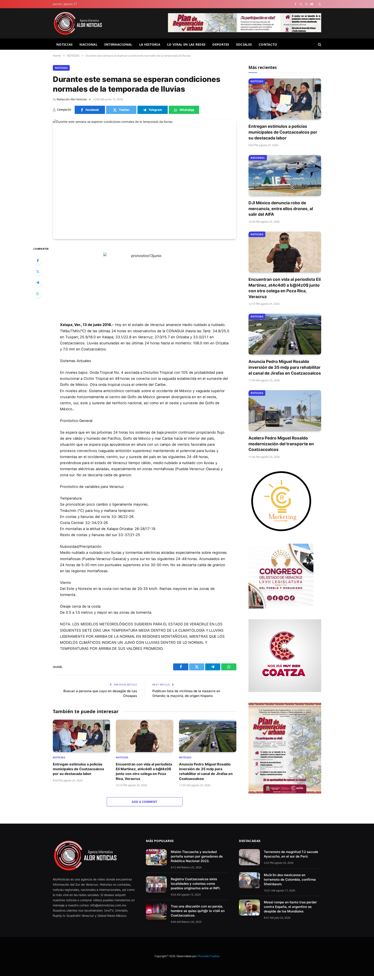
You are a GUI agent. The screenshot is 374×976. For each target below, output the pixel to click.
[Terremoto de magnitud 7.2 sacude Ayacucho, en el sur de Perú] (249, 857)
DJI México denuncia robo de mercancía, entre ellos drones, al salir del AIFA (280, 208)
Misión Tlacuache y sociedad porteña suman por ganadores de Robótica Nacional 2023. (197, 856)
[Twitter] (37, 271)
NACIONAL (88, 44)
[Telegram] (37, 282)
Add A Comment (144, 802)
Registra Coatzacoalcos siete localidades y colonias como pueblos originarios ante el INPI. (195, 883)
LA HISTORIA (149, 44)
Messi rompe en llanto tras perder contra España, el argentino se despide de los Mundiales (290, 906)
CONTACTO (268, 44)
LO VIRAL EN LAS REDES (186, 44)
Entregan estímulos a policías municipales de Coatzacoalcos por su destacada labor (78, 769)
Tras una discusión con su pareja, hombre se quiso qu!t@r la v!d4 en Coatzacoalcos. (198, 910)
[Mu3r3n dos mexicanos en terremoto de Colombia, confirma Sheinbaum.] (249, 880)
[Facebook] (37, 260)
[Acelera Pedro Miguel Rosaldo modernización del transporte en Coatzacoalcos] (284, 410)
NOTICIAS (64, 44)
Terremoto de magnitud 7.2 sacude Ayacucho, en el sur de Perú (291, 854)
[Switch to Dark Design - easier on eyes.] (319, 4)
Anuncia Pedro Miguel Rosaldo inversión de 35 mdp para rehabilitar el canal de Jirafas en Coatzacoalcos (206, 771)
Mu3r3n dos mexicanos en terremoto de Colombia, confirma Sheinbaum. (290, 879)
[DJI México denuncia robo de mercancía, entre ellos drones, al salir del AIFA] (284, 175)
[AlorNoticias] (78, 23)
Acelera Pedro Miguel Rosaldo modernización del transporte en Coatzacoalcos (281, 444)
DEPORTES (220, 44)
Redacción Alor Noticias (72, 99)
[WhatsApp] (37, 293)
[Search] (319, 44)
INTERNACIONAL (118, 44)
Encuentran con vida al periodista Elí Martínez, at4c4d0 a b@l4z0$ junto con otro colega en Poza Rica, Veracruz (144, 771)
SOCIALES (244, 44)
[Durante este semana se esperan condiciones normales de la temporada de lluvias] (144, 179)
